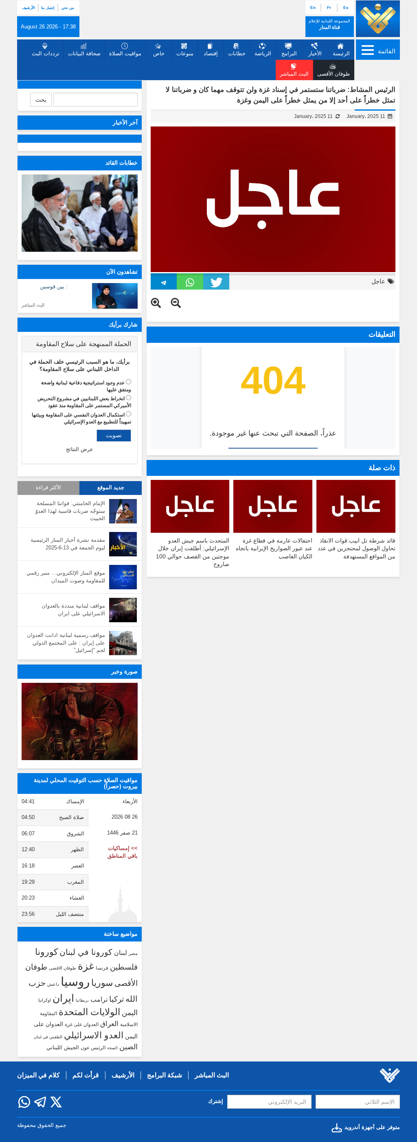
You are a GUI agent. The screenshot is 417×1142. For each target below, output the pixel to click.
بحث (40, 99)
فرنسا (102, 968)
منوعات (184, 53)
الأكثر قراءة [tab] (48, 487)
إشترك (215, 1101)
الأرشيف (28, 8)
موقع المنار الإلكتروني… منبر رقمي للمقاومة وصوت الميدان (65, 577)
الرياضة (263, 53)
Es (346, 7)
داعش (53, 984)
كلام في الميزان (38, 1075)
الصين (128, 1046)
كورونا (46, 952)
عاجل (378, 281)
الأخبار (315, 53)
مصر (133, 953)
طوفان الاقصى (62, 967)
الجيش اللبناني (62, 1047)
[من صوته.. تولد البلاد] (80, 721)
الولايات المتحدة (89, 1012)
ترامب (99, 999)
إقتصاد (211, 53)
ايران (63, 998)
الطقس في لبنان (48, 1037)
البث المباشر (33, 305)
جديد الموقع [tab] (110, 487)
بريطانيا (82, 1000)
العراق (109, 1024)
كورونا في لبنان (85, 952)
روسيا (75, 981)
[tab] (79, 344)
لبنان (120, 952)
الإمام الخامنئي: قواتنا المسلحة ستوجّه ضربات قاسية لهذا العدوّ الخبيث (70, 510)
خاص (159, 53)
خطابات (237, 53)
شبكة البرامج (164, 1075)
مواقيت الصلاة (125, 53)
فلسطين (124, 967)
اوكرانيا (44, 1000)
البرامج (289, 53)
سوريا (102, 983)
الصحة (112, 1048)
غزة (86, 966)
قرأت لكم (85, 1075)
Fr (329, 7)
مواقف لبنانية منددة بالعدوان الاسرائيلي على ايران (73, 610)
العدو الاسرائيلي (93, 1035)
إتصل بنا (48, 8)
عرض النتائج (79, 449)
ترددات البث (45, 53)
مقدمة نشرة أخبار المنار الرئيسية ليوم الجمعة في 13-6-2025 (68, 544)
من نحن (67, 8)
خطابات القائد (121, 162)
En (313, 7)
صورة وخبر (124, 671)
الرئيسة (341, 53)
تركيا (116, 999)
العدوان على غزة (82, 1024)
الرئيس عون (93, 1047)
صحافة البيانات (84, 53)
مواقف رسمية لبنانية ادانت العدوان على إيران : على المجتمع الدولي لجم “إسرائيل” (66, 642)
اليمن (130, 1013)
